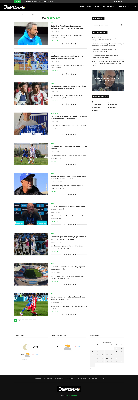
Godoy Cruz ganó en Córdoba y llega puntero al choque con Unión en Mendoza (68, 238)
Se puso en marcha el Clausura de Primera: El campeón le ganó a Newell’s (106, 56)
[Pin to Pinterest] (68, 44)
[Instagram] (114, 1)
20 (107, 358)
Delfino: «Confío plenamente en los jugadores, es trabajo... (108, 79)
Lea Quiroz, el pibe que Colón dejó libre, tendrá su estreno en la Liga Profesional (69, 117)
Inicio (82, 7)
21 (111, 358)
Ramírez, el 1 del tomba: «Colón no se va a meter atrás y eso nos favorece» (67, 57)
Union (97, 7)
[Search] (135, 7)
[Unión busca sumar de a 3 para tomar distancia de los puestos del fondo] (31, 304)
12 (102, 355)
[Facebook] (109, 1)
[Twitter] (112, 1)
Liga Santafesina (108, 7)
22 (116, 358)
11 (30, 321)
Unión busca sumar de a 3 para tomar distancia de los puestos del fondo (68, 298)
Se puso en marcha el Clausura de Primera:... (38, 1)
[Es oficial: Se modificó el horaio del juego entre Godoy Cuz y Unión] (31, 274)
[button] (23, 1)
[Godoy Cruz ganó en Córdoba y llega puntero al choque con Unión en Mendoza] (31, 244)
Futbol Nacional (123, 7)
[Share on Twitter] (66, 44)
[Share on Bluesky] (73, 44)
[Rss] (123, 1)
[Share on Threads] (71, 44)
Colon (89, 7)
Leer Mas (54, 40)
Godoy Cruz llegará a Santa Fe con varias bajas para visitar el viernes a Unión (68, 177)
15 (116, 355)
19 (102, 358)
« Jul (91, 368)
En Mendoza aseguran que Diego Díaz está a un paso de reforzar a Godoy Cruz (68, 87)
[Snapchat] (121, 1)
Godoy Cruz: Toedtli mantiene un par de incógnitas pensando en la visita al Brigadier (67, 27)
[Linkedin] (116, 1)
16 (121, 355)
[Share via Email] (75, 44)
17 (92, 358)
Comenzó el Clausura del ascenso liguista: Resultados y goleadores (104, 50)
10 (92, 355)
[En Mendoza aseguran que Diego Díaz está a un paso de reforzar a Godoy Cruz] (31, 93)
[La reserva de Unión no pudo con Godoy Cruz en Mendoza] (31, 154)
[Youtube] (119, 1)
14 (111, 355)
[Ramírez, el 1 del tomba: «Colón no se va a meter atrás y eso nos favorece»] (31, 63)
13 (107, 355)
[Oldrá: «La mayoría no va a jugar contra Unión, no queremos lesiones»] (31, 214)
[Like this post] (62, 44)
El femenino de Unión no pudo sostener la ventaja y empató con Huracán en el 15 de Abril (108, 45)
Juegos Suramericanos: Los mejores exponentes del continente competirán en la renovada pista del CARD (108, 63)
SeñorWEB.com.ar (72, 395)
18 (97, 358)
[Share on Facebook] (64, 44)
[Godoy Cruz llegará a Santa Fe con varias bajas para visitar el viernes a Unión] (31, 184)
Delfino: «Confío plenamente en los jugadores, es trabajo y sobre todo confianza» (107, 39)
